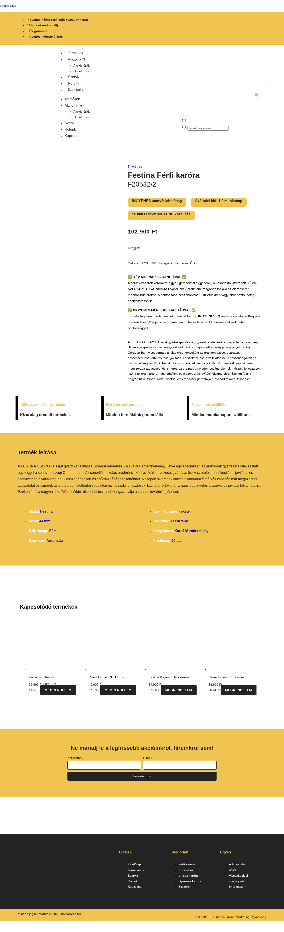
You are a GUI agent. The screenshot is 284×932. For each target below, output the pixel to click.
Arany (183, 521)
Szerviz (74, 77)
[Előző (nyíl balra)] (1, 930)
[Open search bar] (184, 122)
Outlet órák (81, 71)
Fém (53, 531)
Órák (193, 263)
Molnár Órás (8, 6)
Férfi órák (181, 263)
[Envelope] (56, 871)
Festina (135, 166)
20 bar (177, 540)
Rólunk (73, 83)
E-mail (147, 758)
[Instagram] (39, 871)
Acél (174, 521)
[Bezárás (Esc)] (13, 924)
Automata (54, 540)
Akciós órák (81, 65)
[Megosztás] (9, 924)
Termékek (75, 53)
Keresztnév (75, 758)
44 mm (44, 521)
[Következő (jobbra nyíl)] (5, 930)
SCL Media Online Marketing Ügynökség (237, 917)
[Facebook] (23, 871)
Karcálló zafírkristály (191, 531)
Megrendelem (58, 690)
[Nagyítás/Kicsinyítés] (1, 924)
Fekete (184, 511)
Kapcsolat (76, 90)
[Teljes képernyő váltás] (5, 924)
